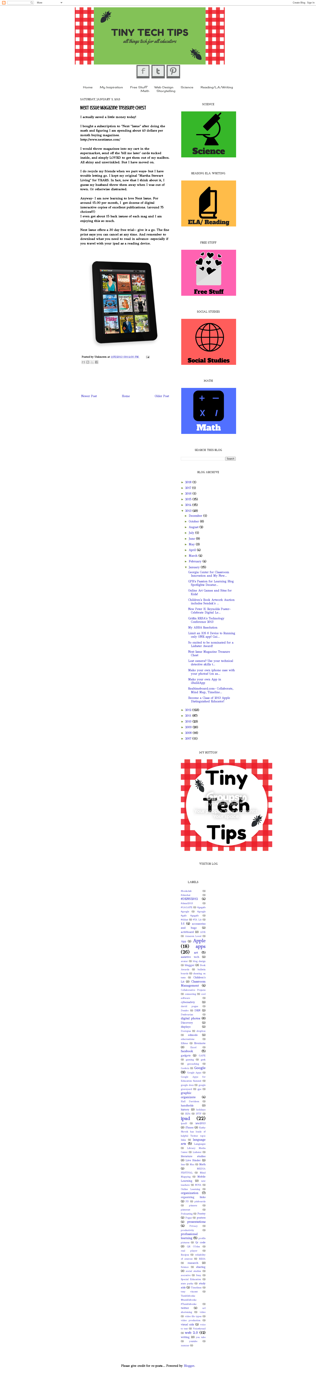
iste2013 (200, 1123)
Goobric (185, 1068)
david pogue (189, 1006)
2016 (189, 493)
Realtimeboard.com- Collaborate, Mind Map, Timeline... (210, 690)
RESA (202, 1258)
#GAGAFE (186, 907)
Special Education (191, 1279)
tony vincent (189, 1291)
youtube (193, 1341)
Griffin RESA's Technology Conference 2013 (206, 620)
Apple (199, 940)
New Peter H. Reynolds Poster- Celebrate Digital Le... (209, 610)
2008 (189, 733)
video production (190, 1320)
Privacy (193, 1226)
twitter (185, 1308)
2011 (188, 715)
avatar (184, 961)
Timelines (196, 1287)
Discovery (187, 1022)
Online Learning (190, 1189)
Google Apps (194, 1072)
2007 (188, 738)
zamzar (185, 1345)
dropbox (201, 1031)
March (194, 555)
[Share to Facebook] (96, 362)
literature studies (193, 1156)
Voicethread (199, 1328)
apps (201, 946)
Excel (193, 1047)
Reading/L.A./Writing (217, 87)
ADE (203, 932)
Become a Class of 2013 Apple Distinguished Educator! (209, 699)
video (203, 1312)
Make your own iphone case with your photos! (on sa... (211, 671)
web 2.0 (191, 1332)
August (194, 527)
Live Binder (193, 1160)
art (196, 952)
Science (187, 87)
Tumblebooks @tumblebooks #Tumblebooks (188, 1300)
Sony (198, 1275)
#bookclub (186, 891)
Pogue (188, 1217)
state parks (187, 1283)
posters (201, 1217)
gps (199, 1089)
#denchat (185, 895)
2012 (188, 710)
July (192, 532)
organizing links (193, 1197)
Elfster (184, 1043)
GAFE (202, 1055)
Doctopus (186, 1031)
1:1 (183, 923)
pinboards (200, 1201)
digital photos (190, 1018)
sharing (201, 1267)
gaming (190, 1059)
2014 (188, 505)
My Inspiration (111, 87)
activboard (187, 932)
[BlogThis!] (88, 362)
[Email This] (83, 362)
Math (145, 91)
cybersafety (188, 1002)
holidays (201, 1109)
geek (203, 1059)
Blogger (189, 1365)
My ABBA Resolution (202, 627)
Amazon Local (193, 936)
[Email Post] (147, 356)
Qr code (200, 1242)
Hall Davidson (190, 1101)
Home (88, 87)
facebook (187, 1051)
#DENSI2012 (189, 899)
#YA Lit (197, 919)
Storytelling (166, 91)
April (193, 550)
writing (185, 1337)
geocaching (193, 1063)
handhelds (187, 1105)
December (196, 515)
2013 (189, 511)
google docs (187, 1085)
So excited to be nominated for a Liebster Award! (211, 644)
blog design (199, 961)
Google (200, 1068)
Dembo (185, 1010)
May (192, 544)
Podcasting (187, 1213)
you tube (201, 1337)
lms (183, 1164)
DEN (197, 1010)
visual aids (187, 1324)
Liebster (197, 1152)
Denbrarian (187, 1014)
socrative (186, 1275)
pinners (193, 1205)
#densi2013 (187, 903)
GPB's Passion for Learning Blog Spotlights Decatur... (211, 583)
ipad (185, 1118)
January (195, 567)
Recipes (185, 1254)
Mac (192, 1164)
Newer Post (89, 396)
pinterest (185, 1209)
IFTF (198, 1113)
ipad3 (184, 1123)
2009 (189, 727)
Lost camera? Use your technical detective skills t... (210, 662)
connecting (190, 994)
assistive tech (190, 957)
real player (189, 1250)
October (194, 521)
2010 (189, 721)
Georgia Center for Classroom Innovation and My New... (208, 573)
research (193, 1263)
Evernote (200, 1043)
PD (187, 1201)
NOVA (198, 1185)
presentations (196, 1221)
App (183, 941)
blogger (189, 965)
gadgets (186, 1055)
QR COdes (193, 1246)
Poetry (202, 1213)
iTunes (189, 1127)
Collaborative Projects (193, 990)
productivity (187, 1230)
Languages (200, 1143)
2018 (189, 482)
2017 (188, 488)
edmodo (193, 1035)
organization (189, 1193)
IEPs (187, 1113)
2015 (189, 499)
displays (186, 1026)
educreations (187, 1039)
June (192, 538)
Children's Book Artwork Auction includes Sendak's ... (211, 601)
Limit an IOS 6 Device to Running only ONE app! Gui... (211, 634)
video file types (193, 1316)
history (185, 1109)
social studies (193, 1271)
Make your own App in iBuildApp (204, 681)
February (196, 561)
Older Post (162, 396)
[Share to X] (92, 362)
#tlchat (184, 919)
